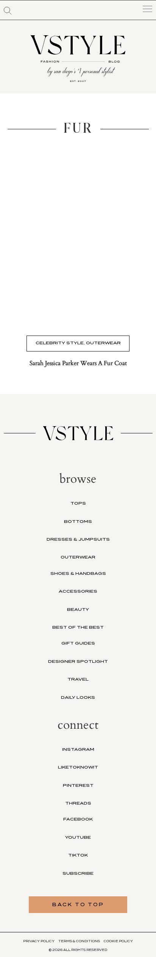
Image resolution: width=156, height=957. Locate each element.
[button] (7, 10)
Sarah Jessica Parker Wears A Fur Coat (78, 363)
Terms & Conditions (79, 941)
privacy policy (39, 941)
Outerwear (103, 342)
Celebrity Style (60, 342)
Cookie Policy (118, 941)
